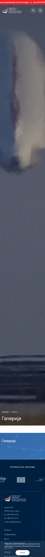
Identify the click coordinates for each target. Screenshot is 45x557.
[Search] (33, 10)
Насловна (5, 412)
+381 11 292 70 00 (12, 515)
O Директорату (10, 534)
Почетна (7, 530)
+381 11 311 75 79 (12, 518)
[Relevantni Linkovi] (7, 480)
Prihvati (22, 552)
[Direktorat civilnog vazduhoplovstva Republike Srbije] (12, 10)
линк (15, 2)
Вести (6, 539)
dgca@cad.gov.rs (15, 522)
